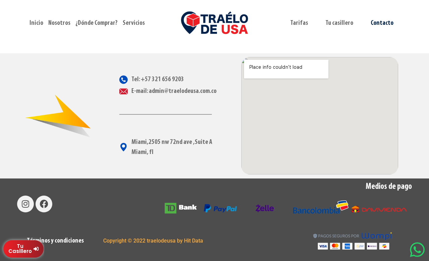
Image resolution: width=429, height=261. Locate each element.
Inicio (36, 23)
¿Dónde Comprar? (96, 23)
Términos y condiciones (55, 241)
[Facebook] (44, 204)
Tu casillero (339, 23)
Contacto (382, 23)
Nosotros (59, 23)
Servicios (134, 23)
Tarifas (299, 23)
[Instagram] (25, 204)
